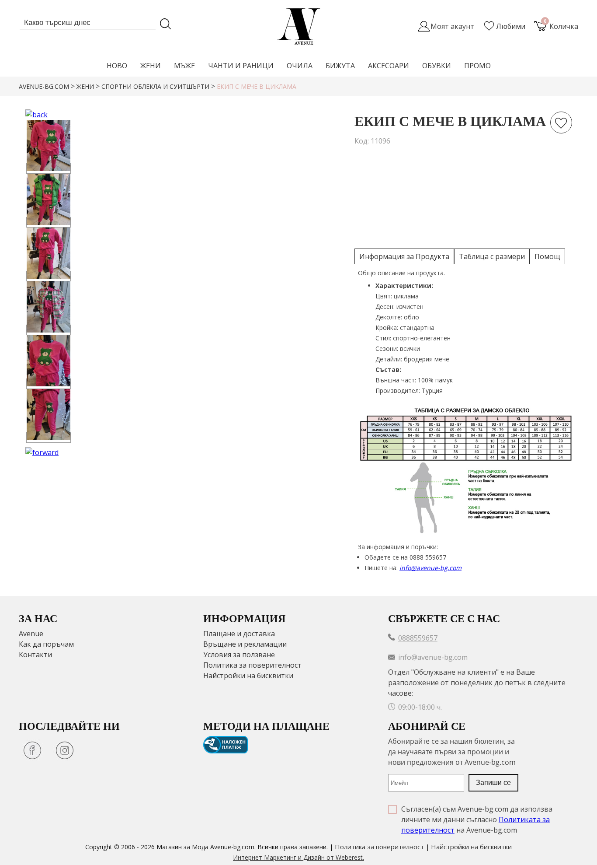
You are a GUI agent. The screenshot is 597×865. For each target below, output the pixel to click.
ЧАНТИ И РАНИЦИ (241, 65)
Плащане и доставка (239, 633)
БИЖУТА (340, 65)
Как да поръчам (46, 644)
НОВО (117, 65)
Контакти (35, 654)
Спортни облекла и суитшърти (155, 86)
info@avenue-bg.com (430, 568)
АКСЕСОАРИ (388, 65)
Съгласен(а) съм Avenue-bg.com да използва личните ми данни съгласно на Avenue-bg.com (476, 819)
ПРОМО (477, 65)
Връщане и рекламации (245, 644)
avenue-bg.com (44, 86)
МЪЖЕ (184, 65)
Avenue (31, 633)
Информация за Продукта (404, 256)
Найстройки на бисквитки (248, 675)
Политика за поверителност (252, 665)
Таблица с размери (492, 256)
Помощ (547, 256)
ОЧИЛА (299, 65)
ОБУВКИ (436, 65)
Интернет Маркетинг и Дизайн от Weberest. (298, 857)
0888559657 (417, 638)
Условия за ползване (239, 654)
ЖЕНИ (150, 65)
